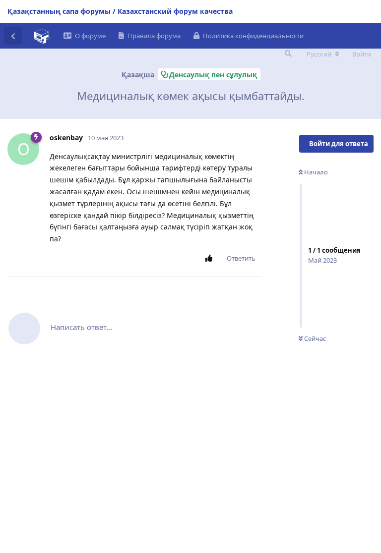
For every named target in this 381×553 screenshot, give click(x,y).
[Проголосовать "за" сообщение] (210, 258)
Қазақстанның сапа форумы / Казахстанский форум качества (120, 11)
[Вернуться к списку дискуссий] (13, 36)
